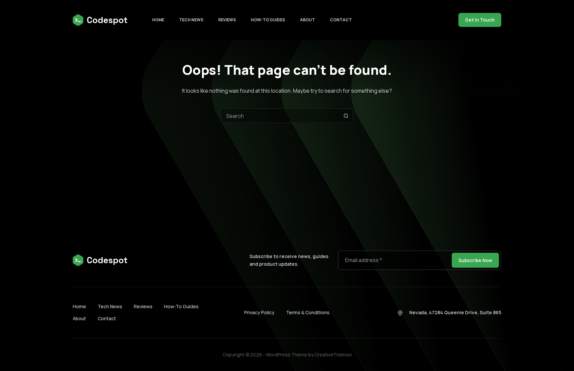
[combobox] (280, 115)
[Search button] (346, 116)
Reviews (227, 20)
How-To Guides (268, 20)
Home (158, 20)
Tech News (191, 20)
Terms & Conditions (308, 312)
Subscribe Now (475, 260)
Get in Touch (480, 20)
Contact (341, 20)
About (307, 20)
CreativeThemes (333, 354)
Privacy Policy (259, 312)
